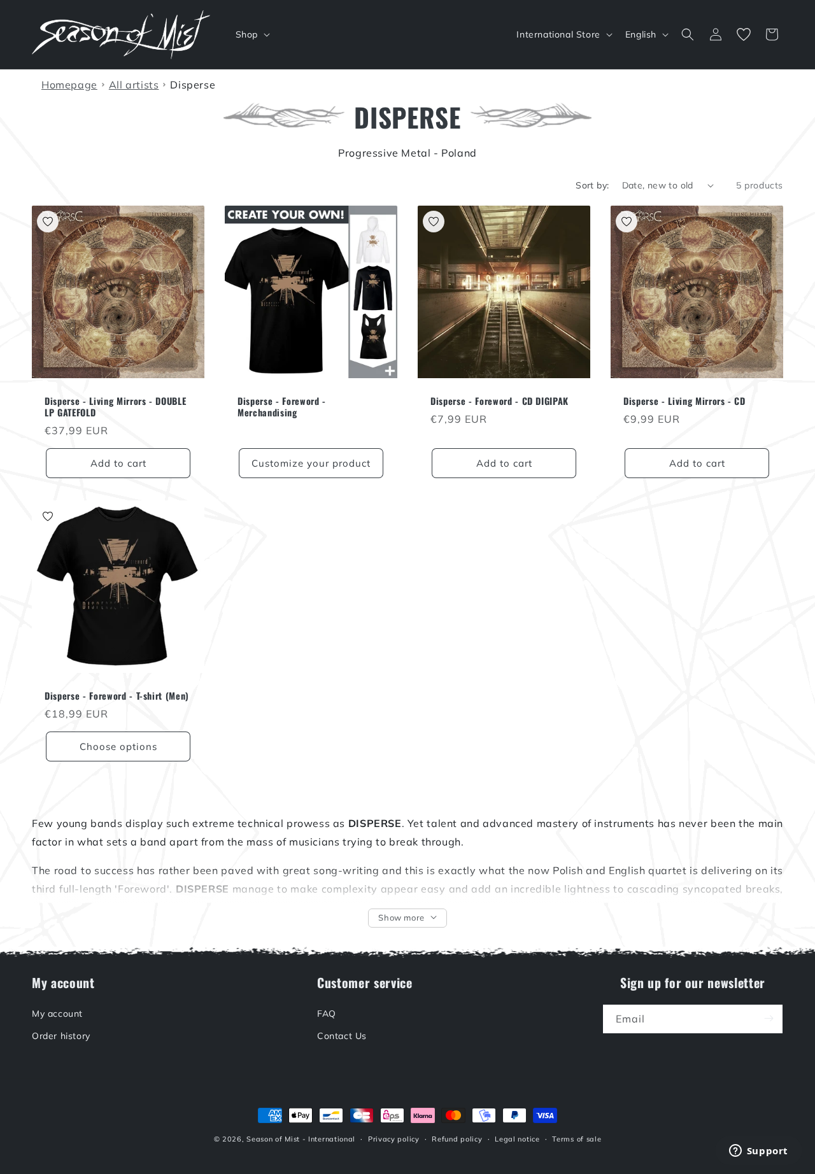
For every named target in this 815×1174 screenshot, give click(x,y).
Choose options (118, 746)
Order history (61, 1035)
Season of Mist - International (300, 1139)
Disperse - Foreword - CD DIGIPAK (499, 401)
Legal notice (517, 1139)
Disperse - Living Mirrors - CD (684, 401)
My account (57, 1013)
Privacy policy (394, 1139)
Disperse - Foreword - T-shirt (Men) (117, 696)
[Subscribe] (769, 1018)
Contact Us (342, 1035)
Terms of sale (576, 1139)
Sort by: (592, 185)
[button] (251, 34)
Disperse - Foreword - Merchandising (281, 406)
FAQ (326, 1013)
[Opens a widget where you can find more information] (758, 1152)
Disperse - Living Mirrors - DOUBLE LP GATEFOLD (115, 406)
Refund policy (457, 1139)
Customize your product (311, 463)
